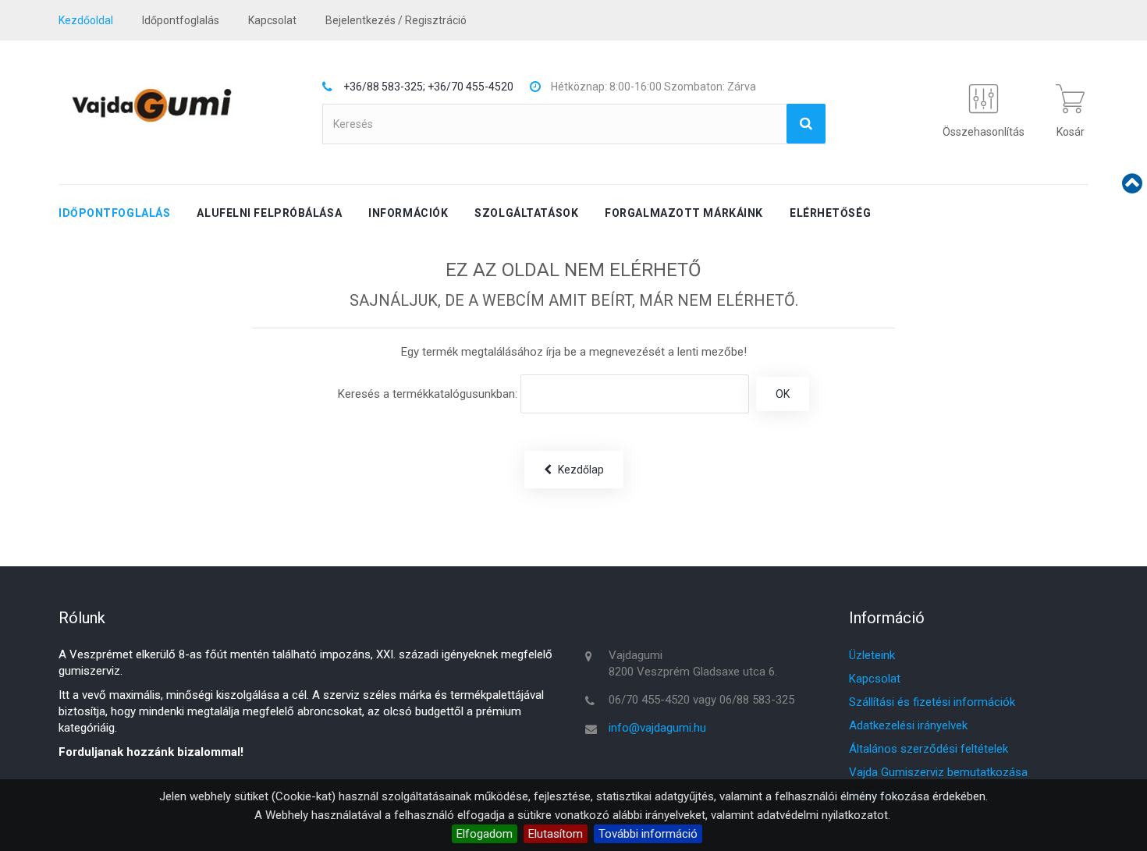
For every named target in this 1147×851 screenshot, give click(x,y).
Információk (408, 213)
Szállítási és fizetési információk (932, 702)
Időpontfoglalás (180, 20)
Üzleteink (872, 655)
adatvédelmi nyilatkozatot (822, 815)
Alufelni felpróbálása (269, 213)
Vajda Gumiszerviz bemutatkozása (938, 772)
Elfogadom (484, 834)
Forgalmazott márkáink (684, 213)
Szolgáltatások (526, 213)
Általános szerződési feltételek (928, 749)
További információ (648, 834)
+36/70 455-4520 (470, 86)
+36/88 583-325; (384, 86)
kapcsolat (272, 20)
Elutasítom (555, 834)
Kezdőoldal (86, 20)
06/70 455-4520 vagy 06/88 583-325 (701, 700)
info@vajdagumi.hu (657, 728)
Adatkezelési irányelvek (908, 725)
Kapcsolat (874, 679)
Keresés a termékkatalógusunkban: (427, 394)
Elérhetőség (830, 213)
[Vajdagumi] (151, 104)
